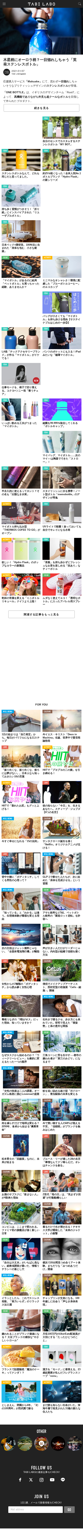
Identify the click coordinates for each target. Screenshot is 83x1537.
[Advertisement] (41, 662)
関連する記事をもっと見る (41, 614)
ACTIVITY (47, 258)
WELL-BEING (7, 712)
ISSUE (5, 258)
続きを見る (41, 108)
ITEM (46, 118)
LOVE (5, 747)
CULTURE (47, 712)
